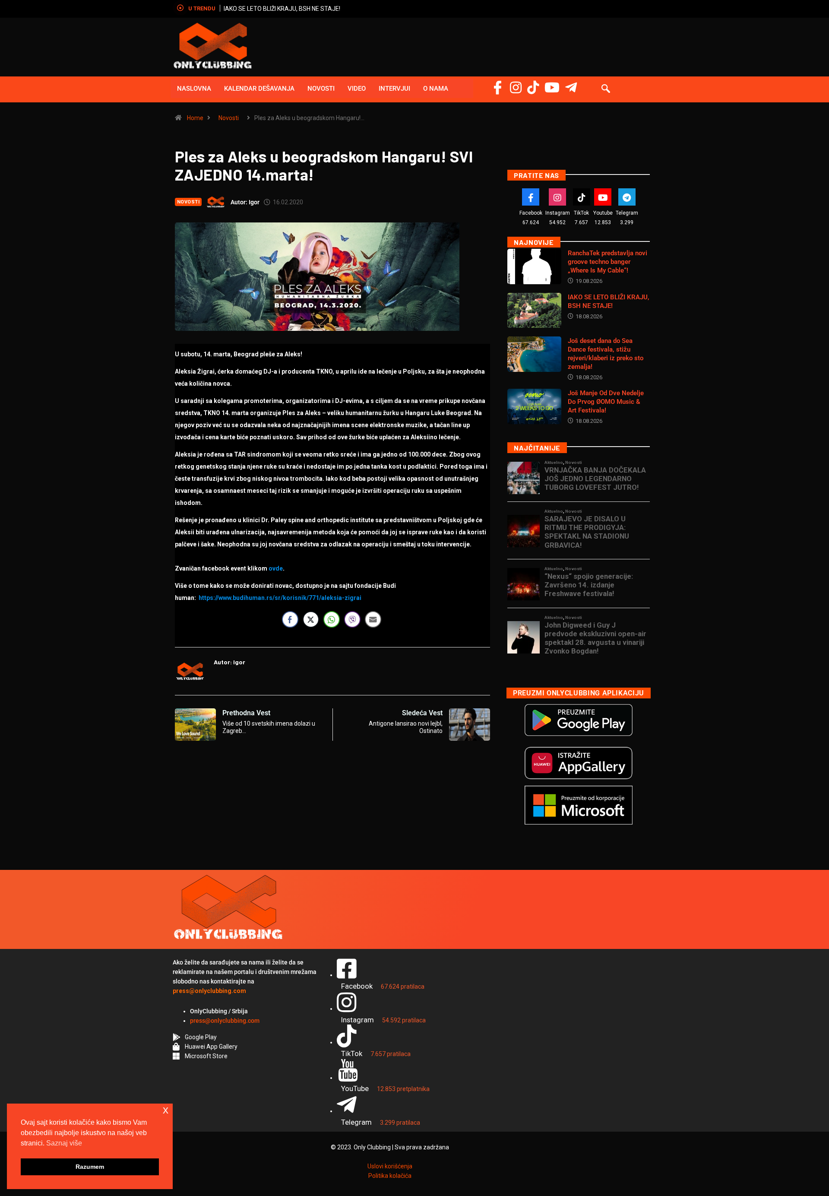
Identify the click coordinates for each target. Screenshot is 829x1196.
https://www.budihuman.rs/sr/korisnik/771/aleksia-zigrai (280, 597)
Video (357, 88)
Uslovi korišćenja (389, 1166)
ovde (276, 568)
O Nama (435, 88)
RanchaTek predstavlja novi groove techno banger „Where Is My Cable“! (607, 261)
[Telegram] (571, 87)
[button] (605, 89)
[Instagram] (516, 87)
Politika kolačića (389, 1175)
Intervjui (394, 88)
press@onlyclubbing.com (224, 1020)
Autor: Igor (245, 202)
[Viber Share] (352, 619)
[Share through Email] (373, 619)
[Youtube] (602, 197)
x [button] (165, 1110)
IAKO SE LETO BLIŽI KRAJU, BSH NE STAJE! (282, 8)
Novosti (321, 88)
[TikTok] (581, 197)
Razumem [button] (90, 1166)
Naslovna (194, 88)
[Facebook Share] (290, 619)
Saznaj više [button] (64, 1143)
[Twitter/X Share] (311, 619)
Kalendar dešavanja (259, 88)
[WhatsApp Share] (331, 619)
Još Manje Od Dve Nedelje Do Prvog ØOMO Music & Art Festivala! (606, 401)
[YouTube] (552, 87)
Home (195, 117)
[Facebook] (497, 87)
